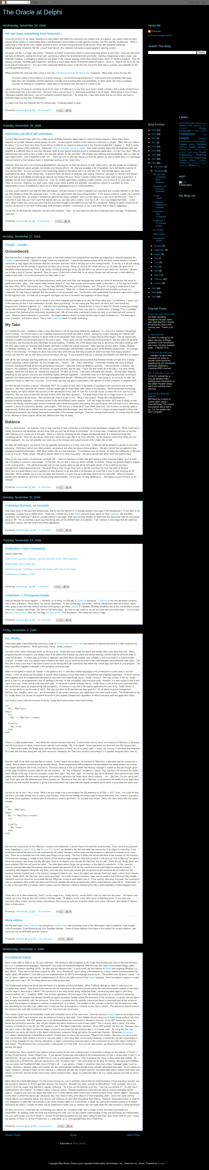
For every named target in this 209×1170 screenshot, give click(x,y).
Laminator (183, 152)
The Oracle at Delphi (32, 12)
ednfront (202, 138)
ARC (204, 123)
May (156, 266)
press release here (17, 612)
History (182, 149)
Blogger (161, 1163)
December (159, 166)
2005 (154, 288)
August (157, 254)
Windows (185, 166)
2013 (154, 138)
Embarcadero (185, 141)
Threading (190, 163)
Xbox (198, 166)
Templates (202, 160)
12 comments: (45, 487)
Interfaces (197, 150)
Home (73, 1135)
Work (192, 165)
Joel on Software (61, 148)
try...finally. (12, 638)
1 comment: (44, 586)
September (159, 250)
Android (198, 123)
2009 (154, 150)
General (201, 144)
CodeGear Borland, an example (27, 505)
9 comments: (44, 221)
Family (195, 141)
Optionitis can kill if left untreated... (29, 133)
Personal (201, 154)
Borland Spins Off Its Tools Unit (20, 564)
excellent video (60, 925)
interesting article (64, 73)
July (156, 258)
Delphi (77, 514)
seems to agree (77, 148)
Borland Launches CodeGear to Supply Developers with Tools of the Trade (40, 569)
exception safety (28, 849)
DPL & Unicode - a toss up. (161, 373)
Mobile (195, 152)
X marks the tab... (156, 334)
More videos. (14, 920)
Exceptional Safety (18, 957)
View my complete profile (160, 35)
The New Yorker (82, 73)
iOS (204, 150)
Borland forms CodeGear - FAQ (20, 574)
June (156, 262)
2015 (154, 134)
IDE (189, 149)
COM (204, 134)
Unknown (156, 31)
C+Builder (182, 128)
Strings (193, 160)
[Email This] (57, 110)
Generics (183, 147)
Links (190, 152)
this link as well (53, 612)
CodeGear (10, 260)
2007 (154, 159)
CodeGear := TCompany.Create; (27, 595)
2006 (154, 163)
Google (192, 147)
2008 (154, 155)
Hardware (201, 147)
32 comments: (45, 110)
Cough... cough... (17, 244)
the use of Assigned (50, 849)
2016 (154, 130)
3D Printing (184, 123)
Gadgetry (202, 141)
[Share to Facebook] (67, 110)
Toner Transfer (200, 163)
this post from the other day (70, 643)
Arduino (182, 125)
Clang (196, 131)
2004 (154, 292)
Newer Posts (12, 1135)
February (158, 279)
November (159, 171)
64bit (192, 123)
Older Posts (133, 1135)
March (157, 275)
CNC (204, 131)
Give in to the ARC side (161, 352)
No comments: (46, 939)
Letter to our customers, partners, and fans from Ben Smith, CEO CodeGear (41, 559)
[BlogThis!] (61, 110)
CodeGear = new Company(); (25, 548)
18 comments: (46, 1126)
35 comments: (45, 620)
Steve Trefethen (30, 925)
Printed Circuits (186, 158)
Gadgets (183, 144)
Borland (197, 125)
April (156, 271)
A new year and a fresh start (161, 314)
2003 (154, 296)
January (158, 283)
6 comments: (45, 530)
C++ (204, 125)
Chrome (202, 128)
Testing (182, 163)
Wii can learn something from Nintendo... (33, 33)
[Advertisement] (177, 85)
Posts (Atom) (79, 1143)
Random (183, 160)
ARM (190, 125)
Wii (180, 166)
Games (192, 144)
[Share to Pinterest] (70, 110)
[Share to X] (64, 110)
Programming (200, 157)
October (158, 246)
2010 (154, 146)
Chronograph (185, 131)
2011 (154, 142)
